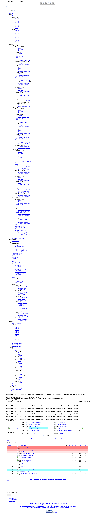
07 (50, 438)
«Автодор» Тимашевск (35, 430)
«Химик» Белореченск (35, 434)
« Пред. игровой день (35, 438)
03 (44, 438)
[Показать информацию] (14, 428)
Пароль (9, 487)
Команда (23, 445)
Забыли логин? (13, 499)
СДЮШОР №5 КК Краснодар (65, 430)
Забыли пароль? (13, 498)
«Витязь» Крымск (62, 424)
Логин (8, 483)
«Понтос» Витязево (63, 422)
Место (9, 445)
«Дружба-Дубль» (62, 426)
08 (52, 438)
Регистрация (12, 501)
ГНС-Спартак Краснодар (27, 450)
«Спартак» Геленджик (35, 422)
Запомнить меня (11, 492)
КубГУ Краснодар (62, 434)
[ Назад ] (8, 440)
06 (49, 438)
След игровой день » (60, 438)
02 (43, 438)
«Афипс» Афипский (34, 424)
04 (46, 438)
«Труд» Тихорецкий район (65, 428)
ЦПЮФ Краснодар (34, 426)
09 (53, 438)
